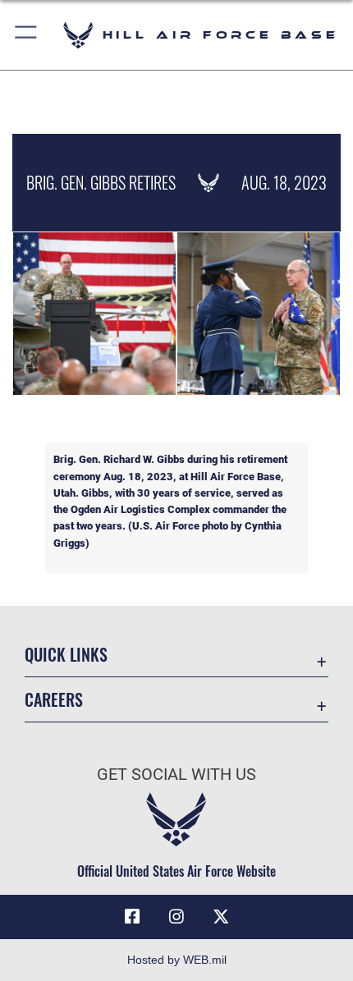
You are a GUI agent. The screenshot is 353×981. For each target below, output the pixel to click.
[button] (26, 35)
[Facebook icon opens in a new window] (132, 917)
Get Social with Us (176, 774)
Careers (54, 700)
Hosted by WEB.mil (177, 959)
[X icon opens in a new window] (221, 917)
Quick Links (66, 655)
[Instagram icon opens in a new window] (176, 917)
